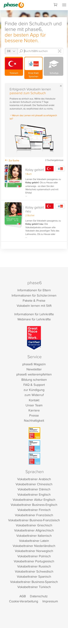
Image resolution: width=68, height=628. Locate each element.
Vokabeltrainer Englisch (34, 494)
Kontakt (34, 400)
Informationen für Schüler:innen (34, 295)
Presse (34, 415)
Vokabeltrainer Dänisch (34, 489)
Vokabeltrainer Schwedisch (34, 571)
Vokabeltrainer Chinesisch (34, 484)
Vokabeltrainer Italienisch (34, 535)
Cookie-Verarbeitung (23, 601)
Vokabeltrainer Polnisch (34, 556)
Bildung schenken (34, 379)
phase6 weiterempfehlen (34, 374)
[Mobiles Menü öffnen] (64, 5)
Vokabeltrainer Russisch (34, 566)
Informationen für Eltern (34, 290)
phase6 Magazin (34, 364)
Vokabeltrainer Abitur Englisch (34, 499)
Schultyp (53, 73)
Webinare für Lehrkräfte (34, 319)
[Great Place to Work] (34, 338)
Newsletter (34, 369)
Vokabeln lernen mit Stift (34, 305)
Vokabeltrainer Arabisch (34, 479)
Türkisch (14, 73)
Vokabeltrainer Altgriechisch (34, 530)
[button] (34, 181)
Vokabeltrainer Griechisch (34, 525)
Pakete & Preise (34, 300)
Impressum (50, 601)
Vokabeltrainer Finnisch (34, 509)
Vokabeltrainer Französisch (34, 515)
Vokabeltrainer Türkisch (34, 587)
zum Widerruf (34, 395)
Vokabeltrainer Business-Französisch (34, 520)
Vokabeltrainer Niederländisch (34, 545)
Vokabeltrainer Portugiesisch (34, 561)
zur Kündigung (34, 389)
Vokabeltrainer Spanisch (34, 576)
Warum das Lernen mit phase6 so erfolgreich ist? (33, 117)
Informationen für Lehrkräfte (34, 314)
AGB (22, 596)
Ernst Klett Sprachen (33, 74)
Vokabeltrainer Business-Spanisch (34, 581)
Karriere (34, 410)
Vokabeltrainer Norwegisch (34, 551)
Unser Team (34, 405)
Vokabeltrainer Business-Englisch (34, 504)
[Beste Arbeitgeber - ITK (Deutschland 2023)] (34, 446)
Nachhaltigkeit (34, 420)
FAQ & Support (34, 384)
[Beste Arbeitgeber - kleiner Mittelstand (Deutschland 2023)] (34, 459)
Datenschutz (39, 596)
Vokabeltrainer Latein (34, 540)
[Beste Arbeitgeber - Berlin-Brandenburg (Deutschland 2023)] (34, 433)
